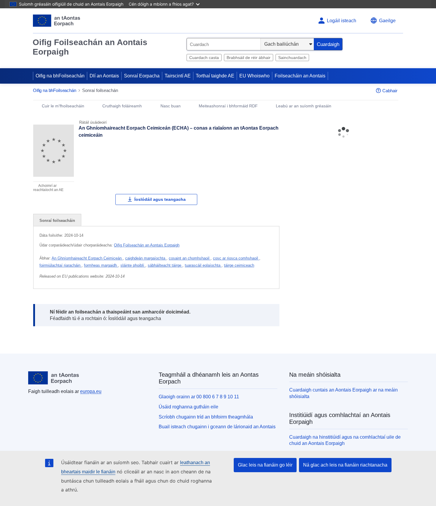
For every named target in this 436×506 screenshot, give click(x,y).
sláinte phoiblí (132, 265)
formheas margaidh (101, 265)
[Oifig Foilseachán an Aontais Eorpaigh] (56, 20)
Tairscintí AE (178, 75)
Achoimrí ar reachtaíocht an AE (48, 188)
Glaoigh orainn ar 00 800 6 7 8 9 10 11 (199, 396)
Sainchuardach (292, 57)
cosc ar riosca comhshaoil (236, 258)
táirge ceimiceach (239, 265)
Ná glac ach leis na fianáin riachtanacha (345, 464)
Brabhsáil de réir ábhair (248, 57)
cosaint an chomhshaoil (190, 258)
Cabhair (389, 90)
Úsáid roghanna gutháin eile (188, 406)
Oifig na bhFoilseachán (60, 75)
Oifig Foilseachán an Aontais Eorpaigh (90, 47)
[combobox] (223, 44)
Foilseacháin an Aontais (300, 75)
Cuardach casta (204, 57)
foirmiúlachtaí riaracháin (60, 265)
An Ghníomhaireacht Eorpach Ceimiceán (87, 258)
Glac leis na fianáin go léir (265, 464)
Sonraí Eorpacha (142, 75)
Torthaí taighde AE (215, 75)
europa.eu (90, 391)
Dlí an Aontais (104, 75)
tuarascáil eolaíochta (203, 265)
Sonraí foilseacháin (57, 220)
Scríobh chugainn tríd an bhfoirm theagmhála (206, 416)
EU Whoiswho (254, 75)
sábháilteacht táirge (165, 265)
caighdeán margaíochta (145, 258)
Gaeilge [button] (387, 20)
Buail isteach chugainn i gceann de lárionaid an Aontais (217, 426)
